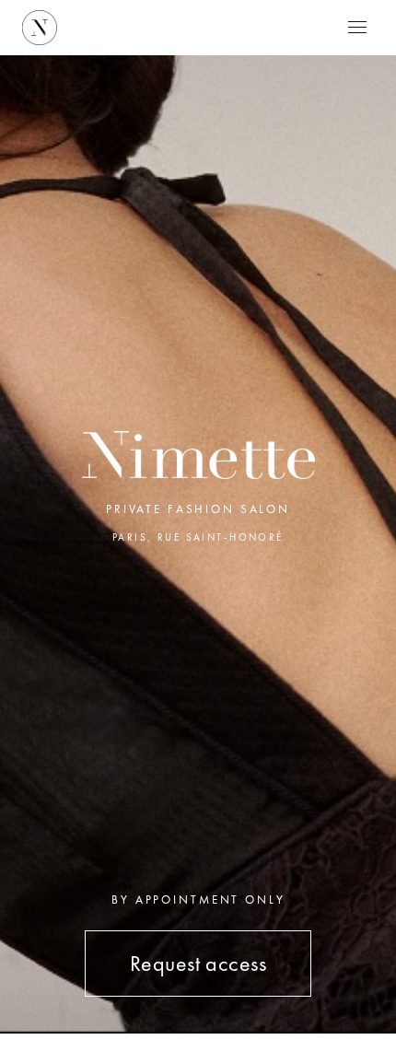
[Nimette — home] (39, 27)
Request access (198, 963)
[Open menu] (357, 27)
